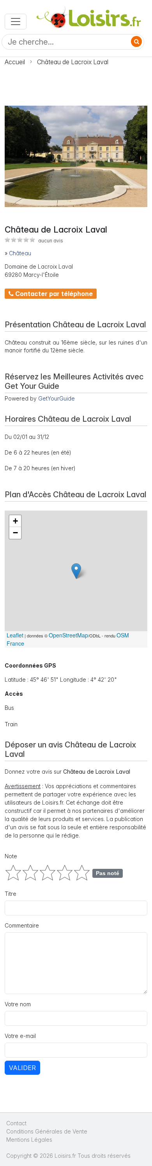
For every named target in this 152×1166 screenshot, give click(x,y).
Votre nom (18, 1004)
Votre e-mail (20, 1035)
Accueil (15, 62)
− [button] (15, 533)
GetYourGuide (56, 398)
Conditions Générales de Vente (46, 1131)
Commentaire (22, 925)
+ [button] (15, 521)
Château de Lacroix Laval (72, 62)
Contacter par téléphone (53, 294)
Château (20, 253)
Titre (10, 893)
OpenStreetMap (68, 635)
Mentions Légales (29, 1139)
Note (11, 856)
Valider (22, 1068)
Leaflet (15, 635)
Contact (16, 1123)
